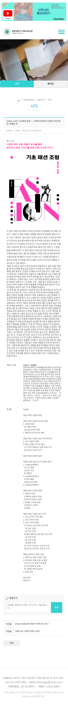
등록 (57, 607)
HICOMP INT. (39, 696)
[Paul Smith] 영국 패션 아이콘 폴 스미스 (32, 624)
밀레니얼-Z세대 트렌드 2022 (27, 631)
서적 (17, 83)
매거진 (51, 83)
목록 (12, 643)
